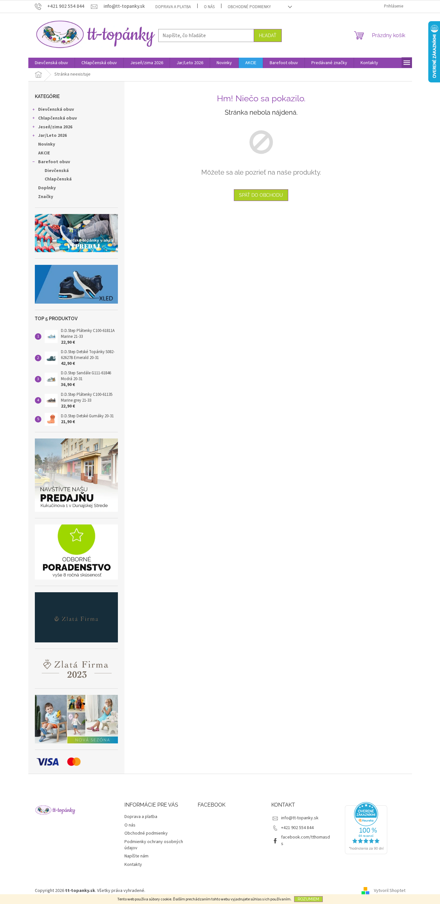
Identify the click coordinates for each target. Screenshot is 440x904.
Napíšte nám (136, 856)
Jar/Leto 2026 (52, 135)
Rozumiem (308, 899)
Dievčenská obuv (56, 109)
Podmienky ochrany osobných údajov (153, 845)
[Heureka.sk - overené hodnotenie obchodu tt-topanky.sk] (366, 828)
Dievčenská (57, 170)
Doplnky (47, 188)
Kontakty (133, 864)
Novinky (46, 144)
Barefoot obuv (54, 162)
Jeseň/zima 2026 (55, 127)
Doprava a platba (173, 7)
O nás (209, 7)
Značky (45, 197)
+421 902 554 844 (297, 828)
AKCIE (44, 153)
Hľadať (268, 35)
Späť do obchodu (261, 195)
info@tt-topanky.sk (300, 818)
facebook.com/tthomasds (305, 840)
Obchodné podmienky (249, 7)
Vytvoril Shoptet (389, 890)
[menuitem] (51, 63)
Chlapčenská (58, 179)
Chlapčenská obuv (57, 118)
